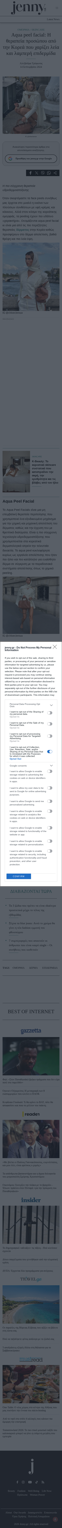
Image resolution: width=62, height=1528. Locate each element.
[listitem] (31, 705)
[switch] (49, 712)
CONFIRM (19, 876)
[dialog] (31, 764)
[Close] (56, 648)
